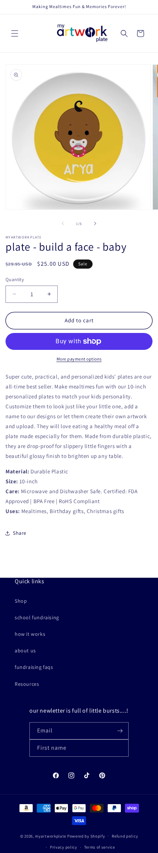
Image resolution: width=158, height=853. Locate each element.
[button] (15, 33)
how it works (30, 634)
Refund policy (125, 836)
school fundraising (37, 617)
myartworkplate (50, 835)
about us (25, 650)
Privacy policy (63, 847)
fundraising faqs (34, 667)
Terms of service (99, 847)
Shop (21, 601)
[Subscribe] (120, 730)
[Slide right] (95, 223)
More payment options (79, 359)
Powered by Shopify (86, 835)
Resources (27, 684)
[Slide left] (63, 223)
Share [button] (19, 533)
